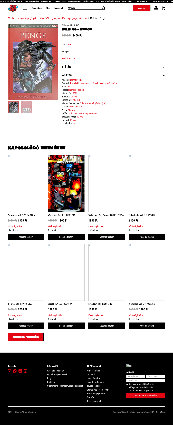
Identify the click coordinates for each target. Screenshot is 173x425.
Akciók (141, 8)
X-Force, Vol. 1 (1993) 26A (20, 304)
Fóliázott (84, 103)
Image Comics (93, 378)
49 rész (80, 116)
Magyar (71, 110)
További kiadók (93, 385)
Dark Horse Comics (95, 382)
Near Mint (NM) (76, 80)
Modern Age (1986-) (96, 393)
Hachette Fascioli (76, 89)
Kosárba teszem (26, 237)
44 (69, 86)
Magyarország (75, 106)
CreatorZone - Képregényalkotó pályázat (65, 385)
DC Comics (92, 374)
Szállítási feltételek (55, 370)
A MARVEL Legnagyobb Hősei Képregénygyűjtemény (63, 18)
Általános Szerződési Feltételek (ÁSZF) (142, 412)
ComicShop (37, 8)
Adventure (79, 113)
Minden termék (26, 337)
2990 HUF (75, 100)
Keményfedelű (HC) (97, 103)
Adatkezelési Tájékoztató (121, 412)
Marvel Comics (93, 370)
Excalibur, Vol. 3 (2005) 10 (100, 304)
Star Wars (91, 397)
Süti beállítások (160, 412)
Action (71, 113)
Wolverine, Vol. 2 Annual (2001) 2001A (106, 215)
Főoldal (11, 18)
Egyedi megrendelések (57, 374)
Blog (48, 8)
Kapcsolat (58, 8)
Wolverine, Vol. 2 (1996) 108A (21, 215)
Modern (73, 120)
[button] (54, 27)
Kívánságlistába (69, 58)
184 (74, 123)
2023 (75, 93)
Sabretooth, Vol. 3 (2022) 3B (142, 215)
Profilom (51, 382)
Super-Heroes (91, 113)
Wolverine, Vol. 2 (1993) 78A (142, 304)
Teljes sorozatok (94, 401)
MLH (69, 45)
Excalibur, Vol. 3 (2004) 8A (60, 304)
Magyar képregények (27, 18)
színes (74, 96)
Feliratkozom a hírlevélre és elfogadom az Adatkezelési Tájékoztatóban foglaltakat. (141, 387)
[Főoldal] (13, 8)
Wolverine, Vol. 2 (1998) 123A (61, 215)
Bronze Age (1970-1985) (98, 389)
